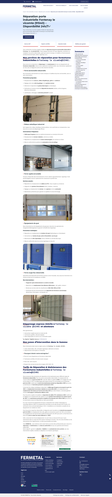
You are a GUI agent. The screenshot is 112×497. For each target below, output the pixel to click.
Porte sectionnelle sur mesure (32, 11)
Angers (22, 484)
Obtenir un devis (40, 489)
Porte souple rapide (73, 5)
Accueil (24, 11)
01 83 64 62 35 (28, 37)
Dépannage (59, 463)
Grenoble (23, 483)
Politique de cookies (58, 495)
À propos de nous (57, 489)
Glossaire (71, 489)
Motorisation (60, 461)
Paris (22, 473)
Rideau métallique (49, 460)
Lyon (22, 474)
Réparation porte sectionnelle (44, 11)
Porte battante (49, 465)
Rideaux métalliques (48, 5)
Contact (86, 7)
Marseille (23, 476)
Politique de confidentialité (72, 495)
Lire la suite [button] (44, 445)
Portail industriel (49, 461)
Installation (59, 460)
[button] (71, 441)
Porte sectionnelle (50, 463)
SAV (58, 467)
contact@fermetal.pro (84, 464)
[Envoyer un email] (109, 478)
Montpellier (23, 481)
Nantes (22, 479)
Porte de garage (84, 5)
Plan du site (48, 489)
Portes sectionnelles (61, 5)
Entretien (59, 465)
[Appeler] (109, 474)
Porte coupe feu (49, 467)
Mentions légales (85, 495)
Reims (22, 478)
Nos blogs (65, 489)
